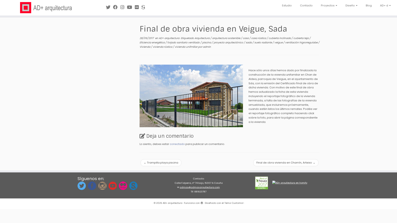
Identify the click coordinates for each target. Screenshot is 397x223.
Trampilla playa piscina (161, 163)
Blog (369, 5)
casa (246, 38)
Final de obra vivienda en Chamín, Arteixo (285, 163)
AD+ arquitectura (169, 38)
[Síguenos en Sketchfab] (144, 7)
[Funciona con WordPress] (201, 202)
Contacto (306, 5)
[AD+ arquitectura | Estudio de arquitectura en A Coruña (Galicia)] (46, 7)
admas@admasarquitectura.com (200, 187)
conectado (177, 144)
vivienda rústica (163, 47)
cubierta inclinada (280, 38)
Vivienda (145, 47)
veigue (278, 42)
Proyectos (328, 5)
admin (207, 47)
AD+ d (384, 5)
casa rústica (259, 38)
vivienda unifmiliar (186, 47)
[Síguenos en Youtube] (131, 7)
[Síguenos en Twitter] (109, 7)
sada (249, 42)
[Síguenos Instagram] (123, 7)
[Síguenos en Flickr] (138, 7)
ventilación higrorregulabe (301, 42)
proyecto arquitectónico (229, 42)
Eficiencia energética (152, 42)
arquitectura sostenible (226, 38)
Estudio (287, 5)
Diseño (350, 5)
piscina (207, 42)
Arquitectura (202, 38)
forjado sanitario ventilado (183, 42)
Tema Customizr (234, 203)
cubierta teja (301, 38)
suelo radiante (263, 42)
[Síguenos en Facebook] (116, 7)
